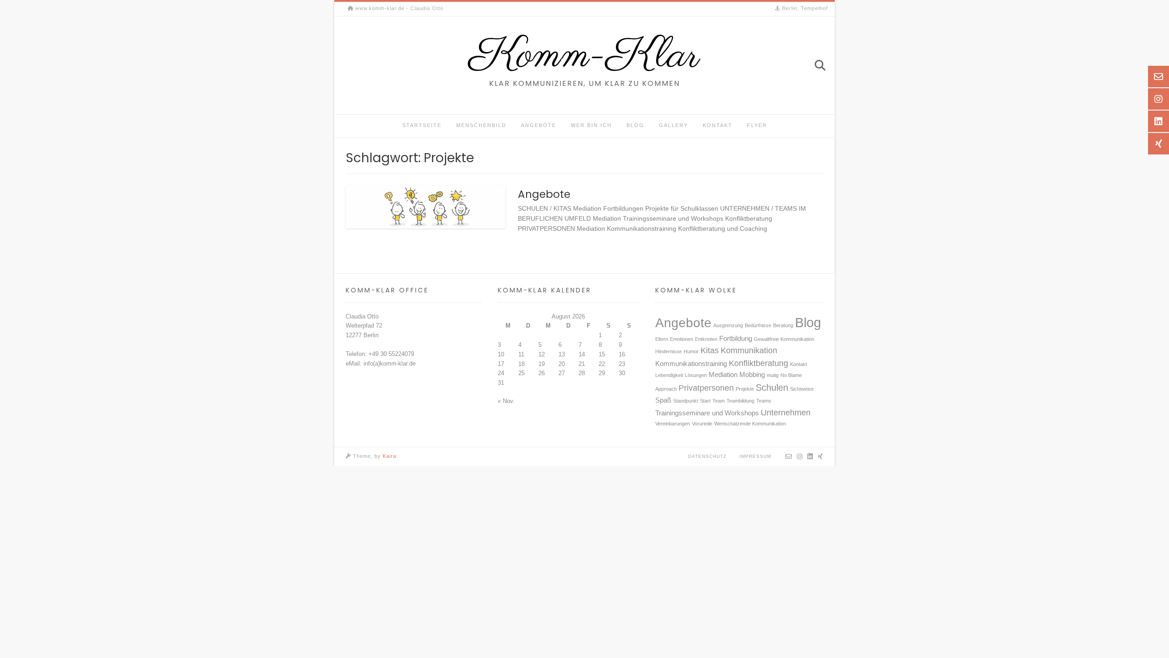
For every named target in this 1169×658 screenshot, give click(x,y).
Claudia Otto (362, 316)
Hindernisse (668, 351)
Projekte (745, 389)
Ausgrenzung (728, 325)
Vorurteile (702, 423)
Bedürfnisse (758, 325)
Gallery (673, 125)
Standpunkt (685, 400)
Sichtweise (802, 389)
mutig (773, 375)
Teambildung (740, 400)
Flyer (757, 125)
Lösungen (696, 375)
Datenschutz (707, 456)
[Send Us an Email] (788, 456)
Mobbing (752, 374)
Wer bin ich (591, 125)
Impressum (755, 456)
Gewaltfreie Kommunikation (784, 339)
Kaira (389, 456)
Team (718, 400)
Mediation (723, 374)
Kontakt (717, 125)
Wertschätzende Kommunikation (750, 423)
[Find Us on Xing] (820, 456)
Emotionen (681, 339)
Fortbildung (735, 338)
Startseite (422, 125)
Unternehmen (786, 412)
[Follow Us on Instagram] (800, 456)
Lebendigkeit (669, 375)
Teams (763, 400)
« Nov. (506, 401)
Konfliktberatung (758, 363)
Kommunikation (749, 350)
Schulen (772, 387)
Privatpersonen (706, 388)
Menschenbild (481, 125)
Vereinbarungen (672, 423)
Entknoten (706, 339)
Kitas (709, 350)
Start (705, 400)
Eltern (661, 339)
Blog (635, 125)
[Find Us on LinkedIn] (810, 456)
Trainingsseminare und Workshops (707, 413)
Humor (691, 351)
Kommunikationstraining (691, 363)
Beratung (783, 325)
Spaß (663, 400)
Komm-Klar (584, 56)
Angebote (538, 125)
